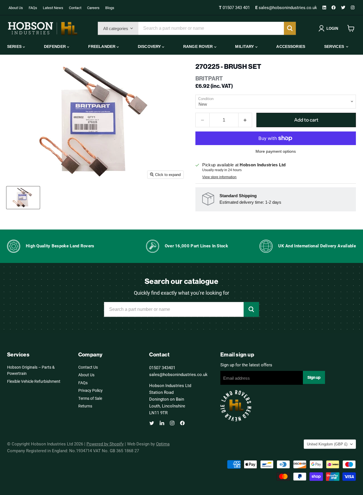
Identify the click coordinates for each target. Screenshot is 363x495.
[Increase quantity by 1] (245, 120)
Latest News (53, 7)
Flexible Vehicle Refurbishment (33, 381)
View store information (219, 177)
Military (245, 46)
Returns (85, 406)
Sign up (313, 377)
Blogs (109, 7)
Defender (55, 46)
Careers (93, 7)
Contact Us (88, 367)
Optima (163, 444)
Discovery (150, 46)
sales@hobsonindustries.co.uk (286, 7)
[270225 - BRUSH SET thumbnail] (23, 197)
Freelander (102, 46)
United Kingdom (327, 444)
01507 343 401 (235, 7)
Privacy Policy (90, 390)
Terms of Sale (90, 398)
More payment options (276, 151)
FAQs (33, 7)
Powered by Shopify (105, 444)
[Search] (290, 28)
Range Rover (198, 46)
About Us (16, 7)
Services (334, 46)
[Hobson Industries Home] (42, 28)
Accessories (290, 46)
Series (15, 46)
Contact (75, 7)
